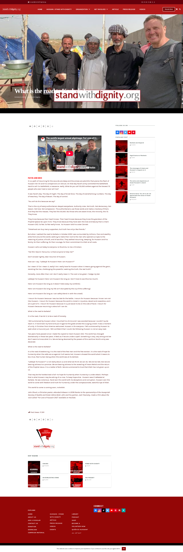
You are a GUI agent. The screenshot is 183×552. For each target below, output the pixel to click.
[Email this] (30, 126)
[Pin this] (48, 126)
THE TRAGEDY (89, 477)
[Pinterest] (146, 2)
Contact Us (33, 523)
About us (32, 517)
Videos (53, 526)
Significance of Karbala (138, 155)
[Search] (180, 9)
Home (30, 514)
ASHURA (45, 463)
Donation (32, 526)
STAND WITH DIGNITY (92, 463)
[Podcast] (123, 510)
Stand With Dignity (33, 97)
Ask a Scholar (34, 520)
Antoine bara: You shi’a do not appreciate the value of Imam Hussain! (140, 195)
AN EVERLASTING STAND (51, 477)
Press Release (56, 523)
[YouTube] (150, 2)
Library (75, 514)
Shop (74, 520)
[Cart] (176, 9)
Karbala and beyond (137, 143)
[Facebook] (142, 2)
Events (53, 529)
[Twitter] (144, 2)
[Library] (119, 510)
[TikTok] (154, 2)
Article (53, 520)
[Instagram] (148, 2)
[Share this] (34, 126)
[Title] (152, 2)
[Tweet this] (39, 126)
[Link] (11, 9)
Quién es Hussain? (80, 529)
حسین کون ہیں (76, 533)
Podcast (75, 517)
